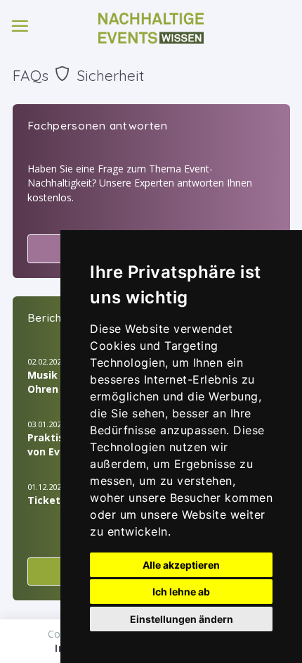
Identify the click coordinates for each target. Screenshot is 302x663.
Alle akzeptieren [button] (181, 565)
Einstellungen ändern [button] (181, 619)
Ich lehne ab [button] (181, 592)
